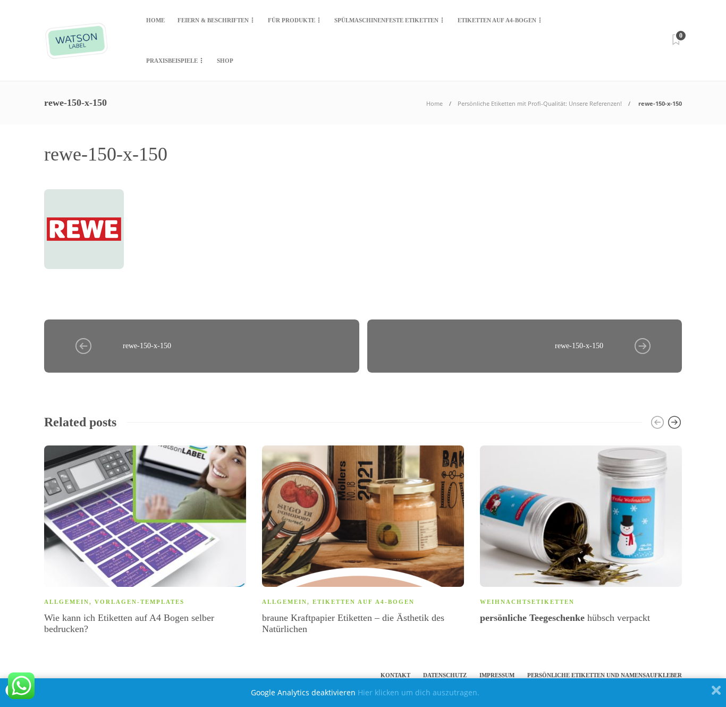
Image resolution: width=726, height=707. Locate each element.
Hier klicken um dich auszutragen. (418, 692)
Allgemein (66, 602)
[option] (145, 542)
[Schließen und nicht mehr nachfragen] (716, 693)
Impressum (496, 675)
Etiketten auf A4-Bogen (497, 20)
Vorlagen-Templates (139, 602)
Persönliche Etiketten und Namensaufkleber (604, 675)
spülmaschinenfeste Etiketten (386, 20)
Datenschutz (445, 675)
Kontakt (395, 675)
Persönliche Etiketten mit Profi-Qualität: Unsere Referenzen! (540, 103)
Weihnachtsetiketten (527, 602)
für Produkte (291, 20)
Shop (225, 60)
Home (155, 20)
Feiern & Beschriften (213, 20)
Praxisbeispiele (172, 60)
